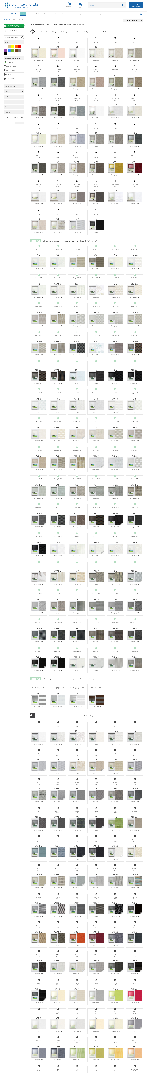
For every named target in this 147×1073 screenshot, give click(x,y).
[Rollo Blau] (9, 50)
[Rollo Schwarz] (5, 53)
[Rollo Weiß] (5, 46)
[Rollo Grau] (19, 50)
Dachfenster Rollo (42, 14)
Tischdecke (116, 14)
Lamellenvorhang (95, 14)
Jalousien (107, 14)
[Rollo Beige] (9, 46)
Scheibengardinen (80, 14)
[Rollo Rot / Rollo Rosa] (19, 46)
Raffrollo (53, 14)
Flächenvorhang (65, 14)
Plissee (30, 14)
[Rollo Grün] (12, 50)
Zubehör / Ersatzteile (12, 117)
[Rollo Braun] (16, 50)
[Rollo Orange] (16, 46)
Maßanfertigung (13, 26)
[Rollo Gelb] (12, 46)
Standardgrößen (12, 31)
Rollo (23, 14)
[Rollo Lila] (5, 50)
